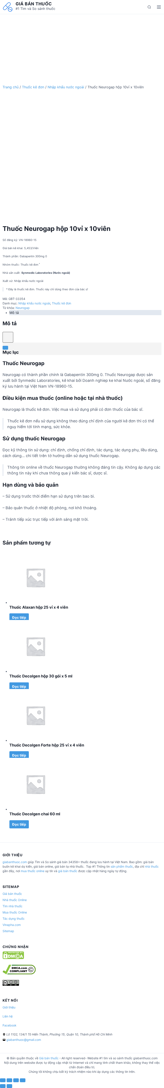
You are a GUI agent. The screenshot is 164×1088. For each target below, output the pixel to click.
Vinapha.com (12, 925)
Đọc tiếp (19, 617)
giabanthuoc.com (15, 862)
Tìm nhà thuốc (12, 906)
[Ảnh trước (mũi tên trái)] (3, 1086)
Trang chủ (11, 87)
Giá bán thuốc (34, 3)
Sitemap (8, 931)
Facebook (9, 1025)
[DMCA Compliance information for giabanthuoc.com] (19, 973)
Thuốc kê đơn (33, 87)
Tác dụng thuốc (14, 918)
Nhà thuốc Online (15, 900)
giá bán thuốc (67, 871)
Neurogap (23, 308)
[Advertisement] (82, 44)
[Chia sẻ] (9, 1080)
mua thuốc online (32, 871)
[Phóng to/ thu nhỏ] (22, 1080)
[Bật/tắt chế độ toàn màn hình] (16, 1080)
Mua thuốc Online (15, 912)
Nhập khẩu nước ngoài (66, 87)
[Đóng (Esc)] (3, 1080)
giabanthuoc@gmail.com (23, 1039)
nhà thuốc (152, 866)
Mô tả (14, 312)
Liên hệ (8, 1016)
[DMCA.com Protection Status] (13, 958)
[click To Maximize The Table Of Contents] (8, 337)
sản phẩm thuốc (122, 866)
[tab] (85, 312)
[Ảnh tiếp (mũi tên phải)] (9, 1086)
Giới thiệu (9, 1007)
